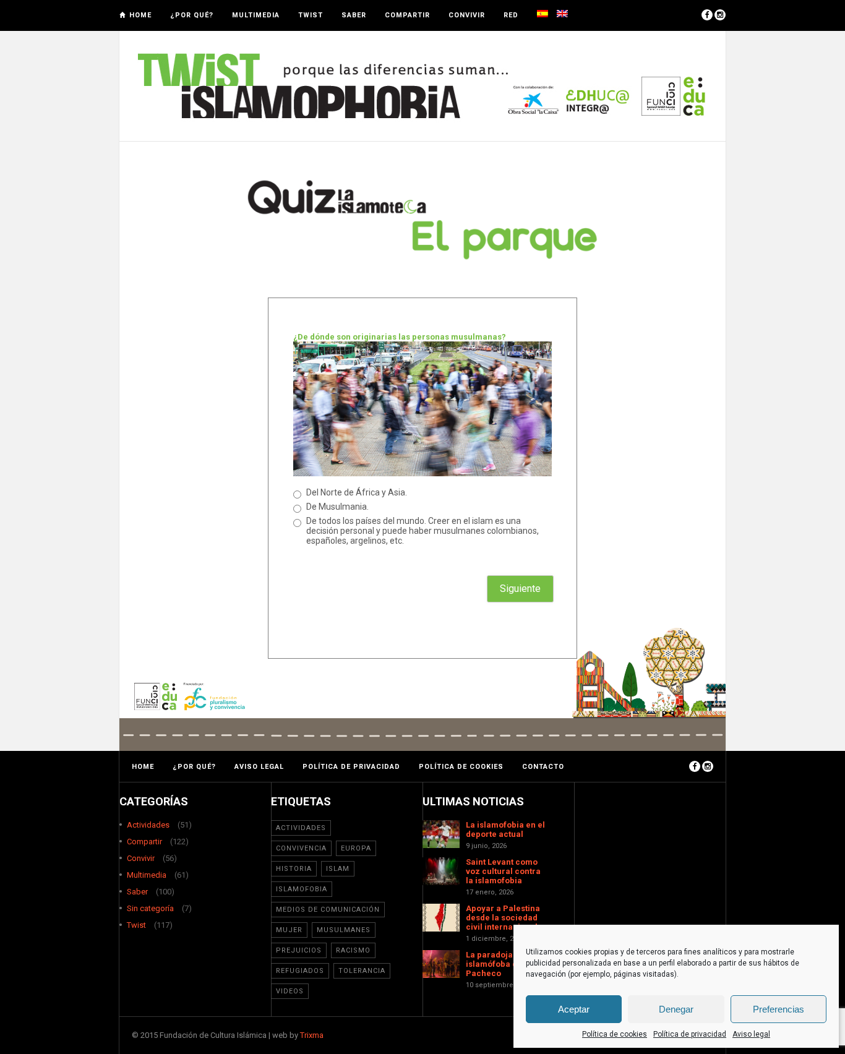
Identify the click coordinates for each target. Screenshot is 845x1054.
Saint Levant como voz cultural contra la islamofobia (503, 871)
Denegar (676, 1009)
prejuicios (299, 950)
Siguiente (520, 588)
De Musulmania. (337, 507)
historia (294, 869)
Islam (338, 869)
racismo (353, 950)
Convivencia (301, 848)
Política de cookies (614, 1034)
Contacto (543, 767)
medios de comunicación (328, 910)
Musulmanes (344, 930)
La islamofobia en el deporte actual (505, 829)
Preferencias (778, 1009)
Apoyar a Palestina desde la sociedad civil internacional (503, 918)
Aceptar (574, 1009)
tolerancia (361, 971)
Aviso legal (751, 1034)
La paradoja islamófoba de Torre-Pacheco (507, 964)
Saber (353, 15)
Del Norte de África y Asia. (356, 492)
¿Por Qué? (191, 15)
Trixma (312, 1035)
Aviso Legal (259, 767)
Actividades (148, 824)
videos (290, 991)
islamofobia (301, 889)
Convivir (466, 15)
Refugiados (300, 971)
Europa (356, 848)
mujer (289, 930)
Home (140, 15)
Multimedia (256, 15)
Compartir (407, 15)
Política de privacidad (689, 1034)
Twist (310, 15)
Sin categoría (150, 908)
